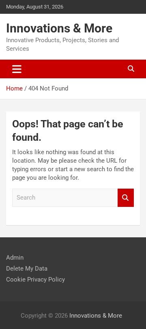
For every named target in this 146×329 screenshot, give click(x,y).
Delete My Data (26, 268)
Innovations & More (59, 28)
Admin (15, 257)
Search (126, 198)
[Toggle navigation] (17, 69)
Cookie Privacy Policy (35, 279)
